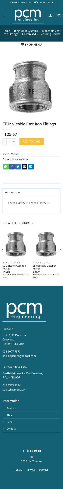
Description (12, 192)
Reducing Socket (50, 34)
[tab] (31, 192)
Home (6, 31)
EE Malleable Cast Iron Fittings (14, 267)
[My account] (50, 15)
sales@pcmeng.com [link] (15, 389)
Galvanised (29, 34)
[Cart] (58, 15)
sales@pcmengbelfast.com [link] (19, 356)
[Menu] (5, 15)
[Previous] (2, 256)
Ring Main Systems (26, 31)
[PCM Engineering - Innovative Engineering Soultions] (27, 15)
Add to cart (32, 141)
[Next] (60, 256)
